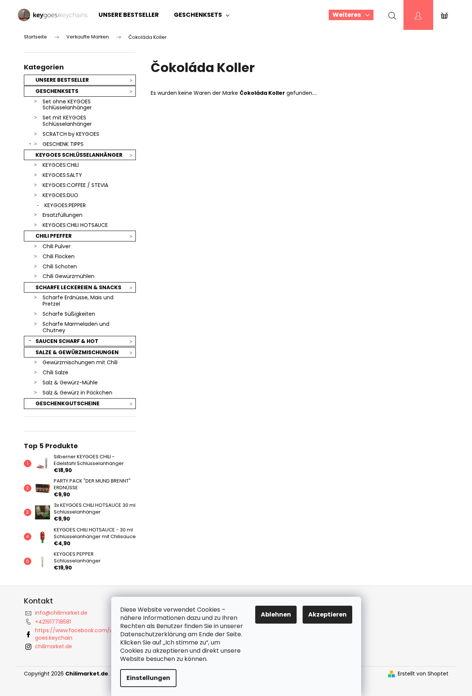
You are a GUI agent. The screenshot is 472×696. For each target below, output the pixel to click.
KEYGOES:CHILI (61, 165)
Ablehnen (276, 614)
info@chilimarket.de (61, 613)
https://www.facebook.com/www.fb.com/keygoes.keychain (94, 634)
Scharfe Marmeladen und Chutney (76, 327)
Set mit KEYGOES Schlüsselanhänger (67, 121)
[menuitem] (128, 15)
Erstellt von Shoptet (423, 673)
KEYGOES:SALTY (62, 175)
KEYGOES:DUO (60, 195)
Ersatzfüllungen (62, 215)
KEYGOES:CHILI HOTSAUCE (75, 225)
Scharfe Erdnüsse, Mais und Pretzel (78, 301)
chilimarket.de (53, 646)
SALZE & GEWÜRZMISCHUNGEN (77, 352)
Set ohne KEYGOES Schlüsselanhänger (67, 105)
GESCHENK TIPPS (63, 144)
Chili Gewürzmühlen (68, 276)
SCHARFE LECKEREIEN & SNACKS (78, 287)
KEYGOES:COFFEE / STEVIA (75, 185)
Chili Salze (55, 372)
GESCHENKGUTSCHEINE (67, 403)
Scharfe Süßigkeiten (69, 314)
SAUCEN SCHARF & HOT (67, 341)
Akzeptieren (327, 614)
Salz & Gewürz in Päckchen (77, 392)
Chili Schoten (60, 266)
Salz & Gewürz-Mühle (70, 382)
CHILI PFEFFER (53, 236)
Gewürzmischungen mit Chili (80, 362)
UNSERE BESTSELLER (62, 80)
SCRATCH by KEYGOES (71, 134)
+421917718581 (53, 621)
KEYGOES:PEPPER (65, 205)
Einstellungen (148, 678)
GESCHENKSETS (56, 91)
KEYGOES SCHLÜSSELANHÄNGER (78, 155)
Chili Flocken (59, 256)
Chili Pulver (57, 246)
